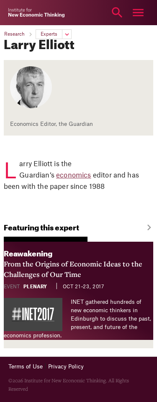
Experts (49, 34)
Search (117, 12)
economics (73, 175)
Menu (138, 12)
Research (14, 34)
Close (18, 12)
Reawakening (73, 265)
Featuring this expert (41, 228)
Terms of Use (25, 366)
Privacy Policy (66, 366)
